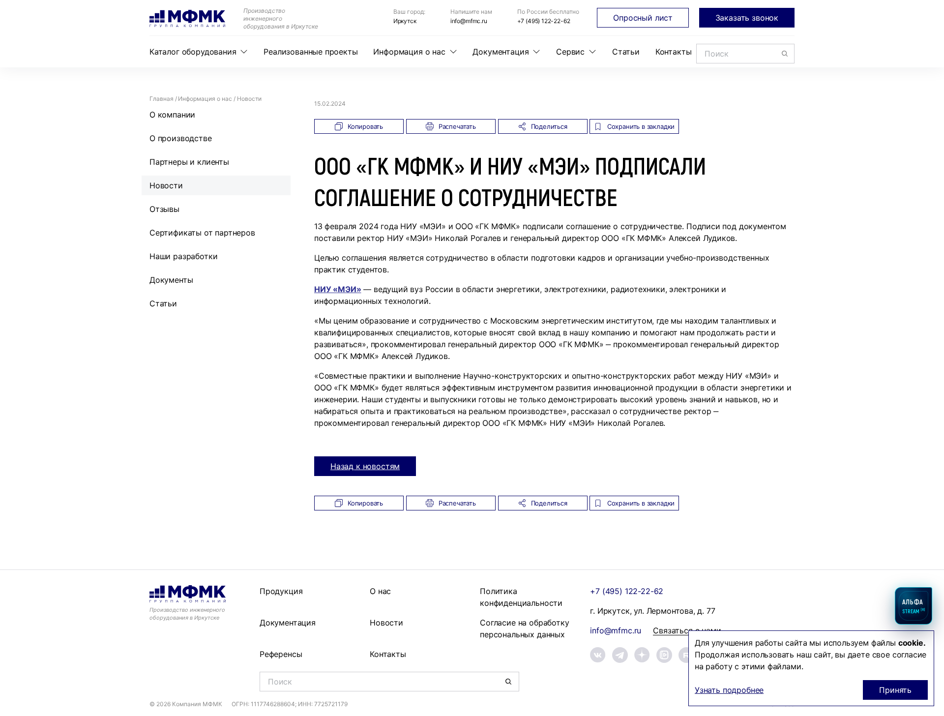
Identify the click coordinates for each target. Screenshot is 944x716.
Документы (171, 280)
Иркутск (404, 21)
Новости (166, 185)
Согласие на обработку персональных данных (524, 628)
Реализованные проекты (310, 52)
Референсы (281, 654)
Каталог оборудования (192, 52)
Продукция (281, 591)
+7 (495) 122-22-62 (543, 21)
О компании (172, 114)
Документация (500, 52)
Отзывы (164, 209)
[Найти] (785, 54)
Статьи (626, 52)
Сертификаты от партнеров (202, 233)
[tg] (620, 655)
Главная (161, 98)
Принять (895, 690)
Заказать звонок (746, 18)
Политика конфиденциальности (521, 597)
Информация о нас (409, 52)
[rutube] (686, 655)
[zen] (642, 654)
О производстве (180, 138)
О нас (380, 591)
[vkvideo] (664, 655)
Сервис (570, 52)
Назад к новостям (365, 466)
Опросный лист (643, 18)
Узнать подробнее (729, 690)
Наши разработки (183, 256)
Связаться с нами (687, 630)
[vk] (598, 654)
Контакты (673, 52)
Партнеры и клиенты (189, 162)
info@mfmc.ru (468, 21)
